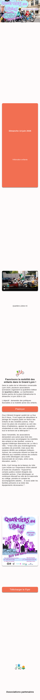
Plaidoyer (20, 409)
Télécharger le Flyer (20, 589)
